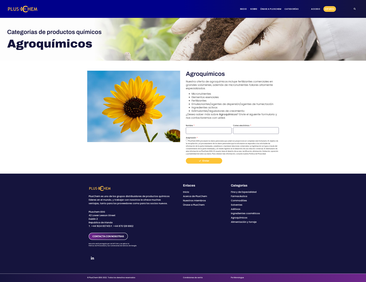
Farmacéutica (239, 196)
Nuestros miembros (194, 200)
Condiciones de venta (193, 277)
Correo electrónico (241, 126)
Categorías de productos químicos (54, 32)
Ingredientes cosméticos (245, 213)
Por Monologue (237, 277)
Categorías (292, 9)
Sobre (253, 9)
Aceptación (191, 138)
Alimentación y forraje (243, 222)
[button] (355, 9)
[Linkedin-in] (92, 258)
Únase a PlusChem (270, 9)
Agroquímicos (239, 217)
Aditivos (235, 209)
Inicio (243, 9)
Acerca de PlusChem (195, 196)
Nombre (189, 126)
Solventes (236, 204)
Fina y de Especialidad (243, 192)
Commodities (239, 200)
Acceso (315, 9)
